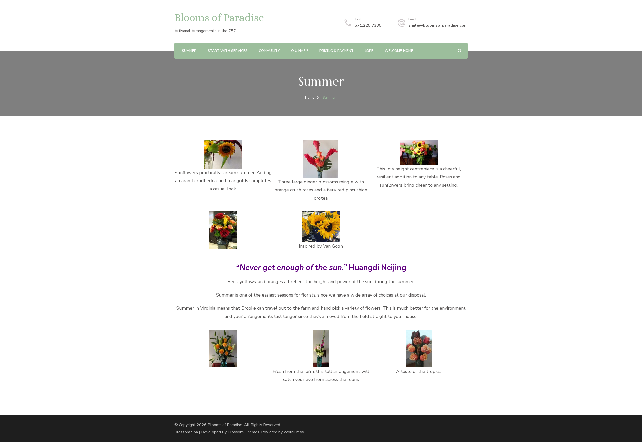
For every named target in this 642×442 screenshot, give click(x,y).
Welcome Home (399, 50)
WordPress (294, 432)
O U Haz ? (299, 50)
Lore (369, 50)
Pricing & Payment (336, 50)
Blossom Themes (243, 432)
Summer (189, 50)
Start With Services (228, 50)
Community (269, 50)
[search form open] (459, 50)
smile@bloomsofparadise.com (438, 25)
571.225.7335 (368, 25)
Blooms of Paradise (219, 18)
